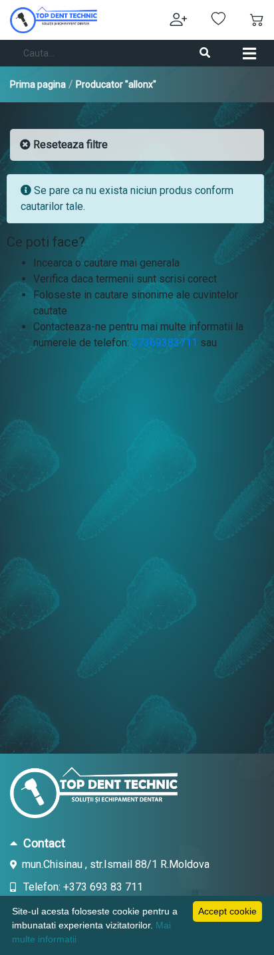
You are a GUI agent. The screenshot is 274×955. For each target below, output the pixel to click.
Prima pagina (38, 84)
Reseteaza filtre (69, 144)
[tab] (137, 842)
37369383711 (165, 342)
